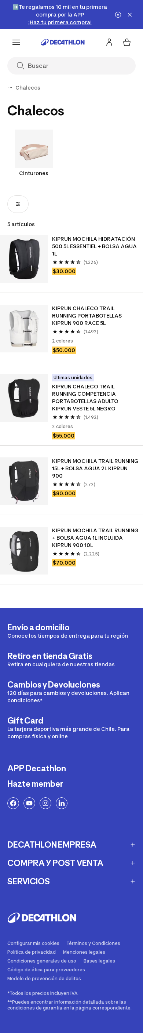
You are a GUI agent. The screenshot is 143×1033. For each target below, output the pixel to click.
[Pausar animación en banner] (118, 15)
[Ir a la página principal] (63, 42)
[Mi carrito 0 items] (127, 42)
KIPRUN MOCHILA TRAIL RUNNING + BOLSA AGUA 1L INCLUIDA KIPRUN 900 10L (95, 537)
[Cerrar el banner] (130, 15)
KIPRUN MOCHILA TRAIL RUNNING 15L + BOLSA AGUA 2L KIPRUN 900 (95, 468)
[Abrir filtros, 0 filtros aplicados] (18, 204)
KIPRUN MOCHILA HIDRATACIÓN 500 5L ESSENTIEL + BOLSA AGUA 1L (95, 246)
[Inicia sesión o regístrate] (109, 42)
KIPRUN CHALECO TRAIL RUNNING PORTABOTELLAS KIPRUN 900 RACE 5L (87, 315)
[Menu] (16, 42)
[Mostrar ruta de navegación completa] (10, 88)
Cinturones (33, 173)
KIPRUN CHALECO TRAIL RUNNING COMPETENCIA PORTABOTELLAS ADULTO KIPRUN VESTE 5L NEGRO (86, 397)
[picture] (24, 259)
